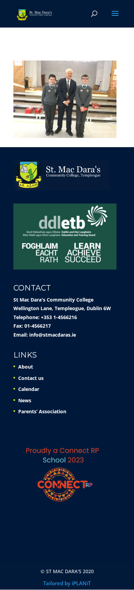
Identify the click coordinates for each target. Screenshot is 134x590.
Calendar (28, 389)
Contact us (31, 378)
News (24, 400)
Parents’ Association (42, 411)
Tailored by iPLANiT (67, 583)
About (25, 366)
